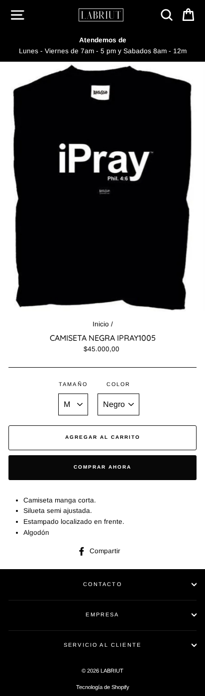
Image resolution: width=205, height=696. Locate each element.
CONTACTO (102, 584)
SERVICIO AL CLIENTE (102, 645)
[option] (102, 46)
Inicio (101, 324)
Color (118, 384)
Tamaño (73, 384)
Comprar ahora (102, 467)
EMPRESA (102, 614)
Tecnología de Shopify (102, 687)
